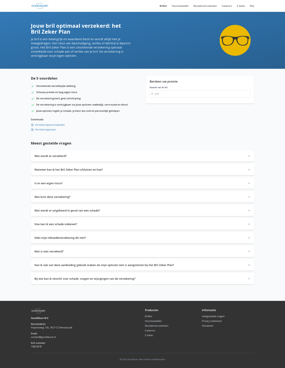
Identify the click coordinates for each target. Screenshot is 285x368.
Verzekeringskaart (45, 129)
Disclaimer (207, 325)
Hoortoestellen (180, 6)
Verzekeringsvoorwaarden (50, 124)
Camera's (227, 6)
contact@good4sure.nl (43, 337)
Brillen (163, 6)
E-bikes (241, 6)
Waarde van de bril (158, 87)
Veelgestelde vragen (213, 316)
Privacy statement (212, 321)
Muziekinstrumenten (205, 6)
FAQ (252, 6)
